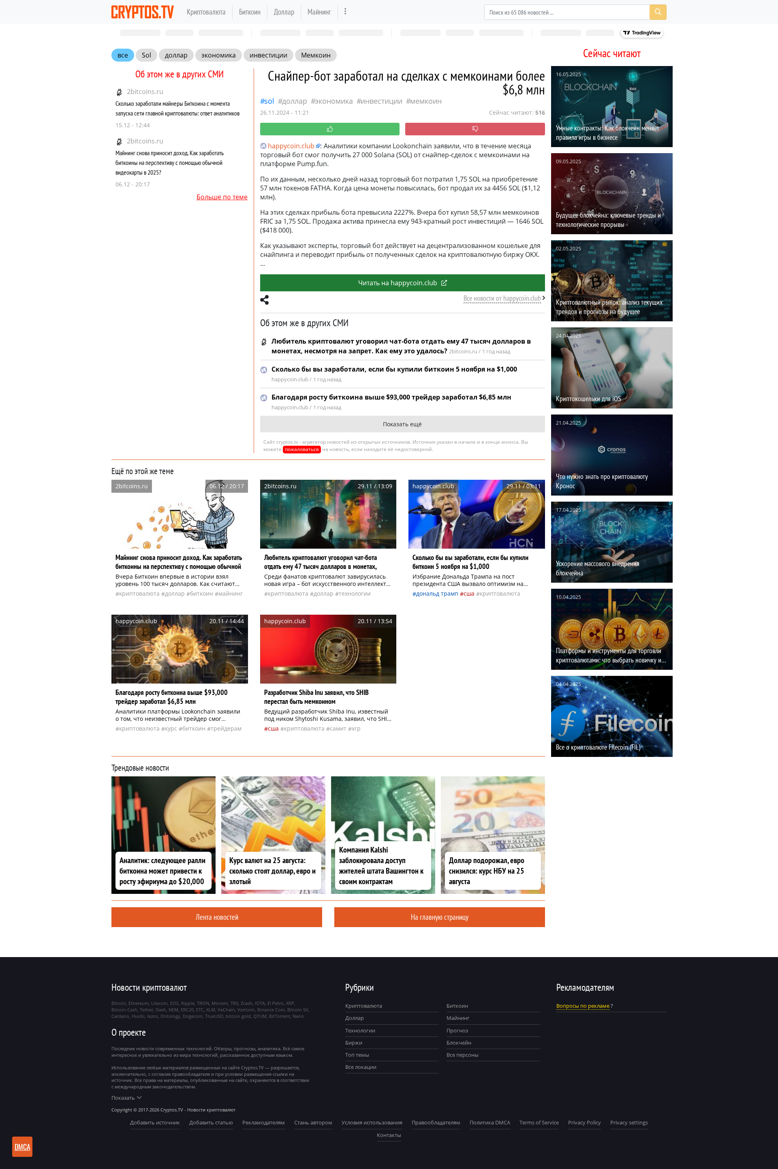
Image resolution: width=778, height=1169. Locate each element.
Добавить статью (211, 1122)
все (123, 55)
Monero (220, 1003)
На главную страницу (439, 917)
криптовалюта (139, 593)
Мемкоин (316, 55)
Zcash (246, 1003)
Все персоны (463, 1054)
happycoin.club (291, 145)
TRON (203, 1003)
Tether (146, 1010)
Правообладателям (436, 1122)
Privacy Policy (584, 1122)
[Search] (658, 12)
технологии (355, 593)
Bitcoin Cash (124, 1010)
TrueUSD (214, 1016)
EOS (174, 1003)
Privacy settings (629, 1122)
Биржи (353, 1042)
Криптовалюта (206, 11)
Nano (298, 1016)
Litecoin (159, 1003)
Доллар (284, 11)
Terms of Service (539, 1122)
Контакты (389, 1135)
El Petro (275, 1003)
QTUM (260, 1016)
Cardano (120, 1016)
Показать (123, 1097)
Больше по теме (222, 196)
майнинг (230, 593)
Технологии (360, 1030)
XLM (210, 1010)
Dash (161, 1010)
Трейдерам (226, 728)
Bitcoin (118, 1003)
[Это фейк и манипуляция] (475, 129)
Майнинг (319, 11)
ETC (200, 1010)
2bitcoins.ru (145, 91)
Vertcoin (246, 1010)
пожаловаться (302, 449)
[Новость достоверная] (330, 129)
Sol (146, 55)
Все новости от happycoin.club (502, 298)
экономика (218, 55)
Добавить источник (155, 1122)
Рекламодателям (263, 1122)
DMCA (22, 1146)
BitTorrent (279, 1016)
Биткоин (250, 11)
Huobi (138, 1016)
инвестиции (268, 55)
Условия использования (372, 1122)
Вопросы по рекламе (582, 1005)
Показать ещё (402, 424)
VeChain (226, 1010)
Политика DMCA (490, 1122)
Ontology (170, 1016)
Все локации (360, 1067)
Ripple (187, 1003)
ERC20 (187, 1010)
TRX (234, 1003)
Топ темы (357, 1054)
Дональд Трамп (437, 593)
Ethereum (138, 1003)
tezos (152, 1016)
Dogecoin (193, 1016)
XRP (356, 728)
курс (171, 728)
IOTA (260, 1003)
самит (338, 728)
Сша (469, 593)
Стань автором (313, 1122)
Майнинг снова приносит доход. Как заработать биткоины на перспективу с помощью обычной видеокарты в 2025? (169, 162)
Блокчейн (459, 1042)
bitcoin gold (238, 1016)
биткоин (201, 593)
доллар (176, 55)
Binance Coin (271, 1010)
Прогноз (457, 1030)
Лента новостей (217, 917)
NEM (173, 1010)
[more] (345, 12)
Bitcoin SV (297, 1010)
